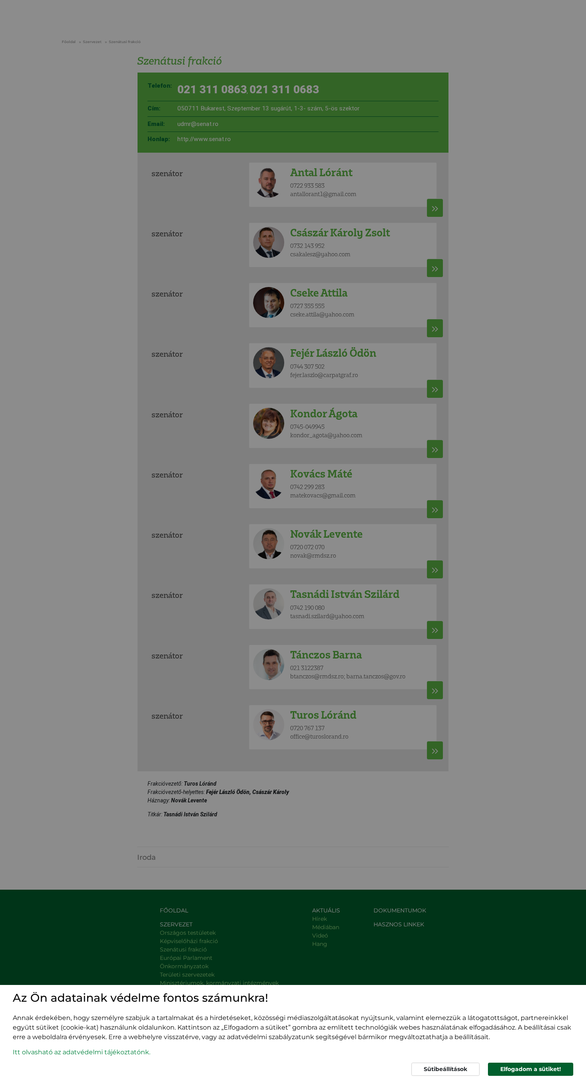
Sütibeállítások (445, 1069)
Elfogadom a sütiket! (530, 1069)
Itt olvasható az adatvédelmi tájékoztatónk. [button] (81, 1052)
